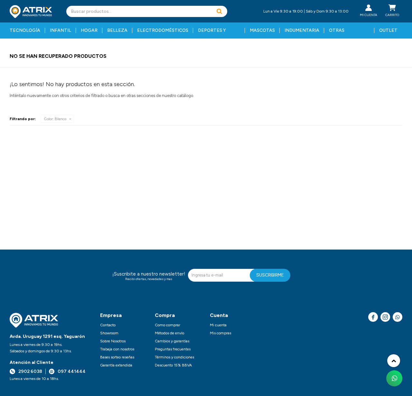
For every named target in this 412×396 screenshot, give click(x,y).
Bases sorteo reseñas (117, 357)
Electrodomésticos (162, 30)
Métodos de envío (169, 333)
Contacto (108, 325)
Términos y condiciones (174, 357)
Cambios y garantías (172, 341)
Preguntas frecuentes (173, 349)
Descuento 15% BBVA (173, 365)
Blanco (55, 119)
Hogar (89, 30)
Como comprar (167, 325)
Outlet (388, 30)
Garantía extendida (116, 365)
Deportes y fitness (212, 33)
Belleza (117, 30)
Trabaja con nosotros (117, 349)
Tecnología (25, 30)
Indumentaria (302, 30)
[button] (219, 11)
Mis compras (220, 333)
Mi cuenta (218, 325)
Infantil (60, 30)
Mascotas (262, 30)
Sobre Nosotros (113, 341)
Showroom (109, 333)
